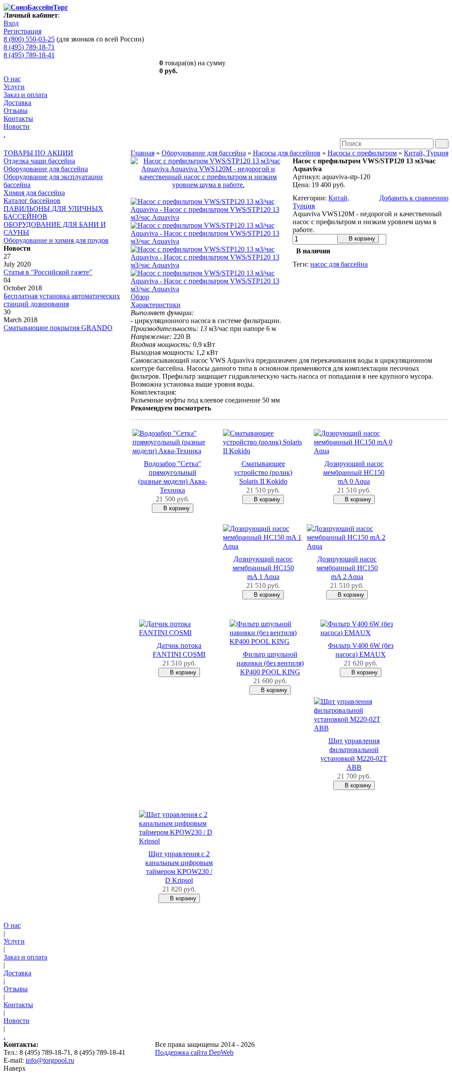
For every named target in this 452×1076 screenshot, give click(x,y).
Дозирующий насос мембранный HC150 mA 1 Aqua (263, 567)
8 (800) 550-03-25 (29, 39)
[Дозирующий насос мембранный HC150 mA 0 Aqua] (354, 451)
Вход (11, 23)
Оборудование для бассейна (46, 169)
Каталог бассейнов (32, 200)
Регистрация (22, 31)
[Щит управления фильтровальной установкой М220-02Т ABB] (354, 728)
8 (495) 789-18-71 (29, 47)
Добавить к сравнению (413, 198)
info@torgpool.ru (50, 1060)
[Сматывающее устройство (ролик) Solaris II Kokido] (263, 451)
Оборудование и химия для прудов (56, 240)
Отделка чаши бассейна (39, 161)
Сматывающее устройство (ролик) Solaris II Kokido (263, 472)
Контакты (18, 118)
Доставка (17, 102)
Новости (17, 126)
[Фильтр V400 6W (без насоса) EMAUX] (360, 632)
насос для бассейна (339, 264)
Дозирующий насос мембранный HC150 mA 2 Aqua (347, 567)
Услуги (14, 86)
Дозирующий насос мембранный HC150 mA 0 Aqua (353, 472)
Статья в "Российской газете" (48, 272)
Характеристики (156, 305)
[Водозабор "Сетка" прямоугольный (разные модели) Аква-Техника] (172, 451)
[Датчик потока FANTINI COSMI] (179, 632)
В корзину (361, 238)
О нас (12, 79)
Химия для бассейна (34, 192)
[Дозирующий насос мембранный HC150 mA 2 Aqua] (347, 546)
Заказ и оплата (25, 94)
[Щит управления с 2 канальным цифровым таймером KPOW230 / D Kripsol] (179, 841)
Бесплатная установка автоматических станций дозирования (62, 300)
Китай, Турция (426, 153)
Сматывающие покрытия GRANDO (58, 327)
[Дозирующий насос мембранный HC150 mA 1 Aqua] (263, 546)
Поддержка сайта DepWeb (194, 1052)
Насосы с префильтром (362, 153)
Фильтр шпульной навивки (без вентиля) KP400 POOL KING (270, 663)
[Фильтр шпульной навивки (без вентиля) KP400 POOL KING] (270, 641)
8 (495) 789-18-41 (29, 55)
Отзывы (16, 110)
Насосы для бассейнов (286, 153)
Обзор (140, 297)
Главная (142, 153)
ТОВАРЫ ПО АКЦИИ (38, 153)
